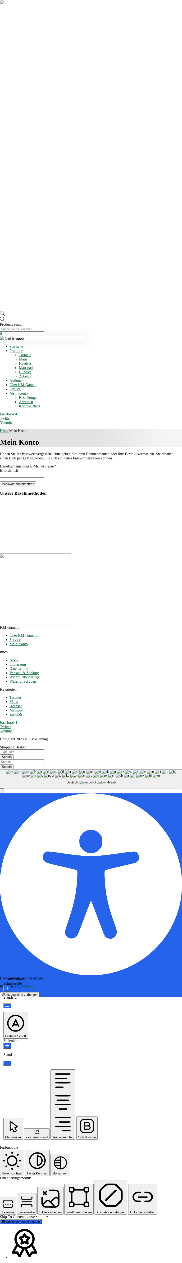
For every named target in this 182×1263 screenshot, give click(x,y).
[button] (2, 790)
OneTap (29, 986)
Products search (11, 324)
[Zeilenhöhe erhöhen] (7, 1046)
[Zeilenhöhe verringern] (7, 1063)
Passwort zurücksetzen (18, 484)
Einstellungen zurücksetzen (21, 1221)
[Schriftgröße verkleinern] (7, 1005)
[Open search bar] (2, 314)
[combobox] (91, 778)
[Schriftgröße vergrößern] (7, 989)
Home (4, 431)
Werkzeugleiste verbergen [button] (19, 994)
